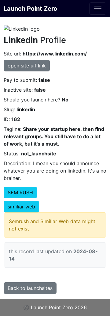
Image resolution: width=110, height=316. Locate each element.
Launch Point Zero (30, 8)
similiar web (21, 207)
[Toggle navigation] (97, 8)
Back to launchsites (30, 288)
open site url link (27, 66)
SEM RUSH (20, 192)
